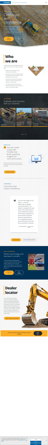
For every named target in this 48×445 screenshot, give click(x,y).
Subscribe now (10, 172)
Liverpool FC (8, 272)
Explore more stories (29, 239)
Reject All (35, 441)
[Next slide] (26, 134)
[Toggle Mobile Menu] (46, 2)
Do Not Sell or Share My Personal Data (36, 439)
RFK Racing (19, 272)
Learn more (16, 239)
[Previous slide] (21, 134)
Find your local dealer (12, 318)
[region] (24, 121)
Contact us (19, 39)
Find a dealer (9, 39)
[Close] (46, 441)
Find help (38, 333)
